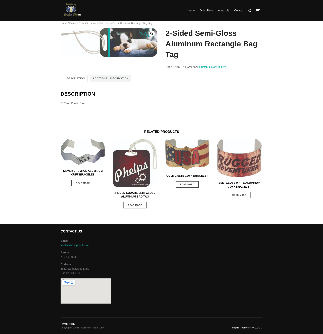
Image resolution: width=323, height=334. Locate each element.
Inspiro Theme (240, 327)
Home (191, 10)
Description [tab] (76, 78)
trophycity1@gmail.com (74, 245)
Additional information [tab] (111, 78)
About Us (223, 10)
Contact (238, 10)
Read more (83, 183)
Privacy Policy (68, 323)
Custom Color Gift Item (82, 23)
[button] (152, 34)
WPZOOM (257, 327)
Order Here (206, 10)
